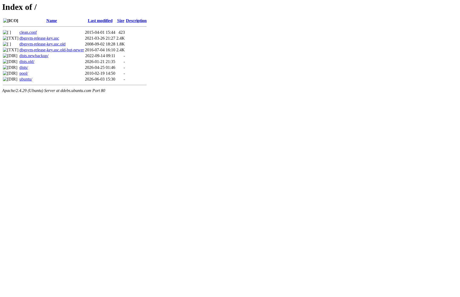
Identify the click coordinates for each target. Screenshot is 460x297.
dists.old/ (26, 61)
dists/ (23, 67)
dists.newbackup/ (33, 55)
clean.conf (28, 32)
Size (120, 20)
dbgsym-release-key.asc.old (42, 44)
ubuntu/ (25, 79)
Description (136, 20)
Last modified (100, 20)
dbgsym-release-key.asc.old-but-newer (51, 50)
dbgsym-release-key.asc (39, 38)
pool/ (23, 73)
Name (51, 20)
